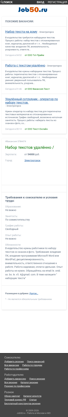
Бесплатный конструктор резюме (22, 403)
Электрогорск (32, 160)
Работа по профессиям (16, 369)
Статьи (33, 399)
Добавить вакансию (15, 378)
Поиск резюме (37, 378)
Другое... (33, 293)
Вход (40, 2)
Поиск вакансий (35, 361)
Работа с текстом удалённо (25, 65)
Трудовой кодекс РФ (15, 399)
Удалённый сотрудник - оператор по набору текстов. (31, 100)
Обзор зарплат (12, 396)
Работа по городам (32, 365)
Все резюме (10, 382)
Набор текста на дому (21, 31)
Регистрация (57, 2)
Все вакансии (11, 365)
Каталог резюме (29, 382)
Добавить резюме (14, 361)
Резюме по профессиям (17, 386)
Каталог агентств (32, 396)
